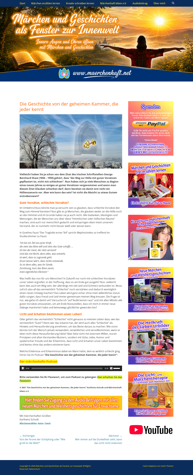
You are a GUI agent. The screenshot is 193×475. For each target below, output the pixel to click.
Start (22, 3)
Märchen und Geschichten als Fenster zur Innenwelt (59, 466)
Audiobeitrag (140, 3)
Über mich (159, 3)
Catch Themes (167, 466)
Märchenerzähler (28, 423)
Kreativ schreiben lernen (80, 3)
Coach (48, 423)
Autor (41, 423)
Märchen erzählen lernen (45, 3)
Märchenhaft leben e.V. (113, 3)
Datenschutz (34, 469)
